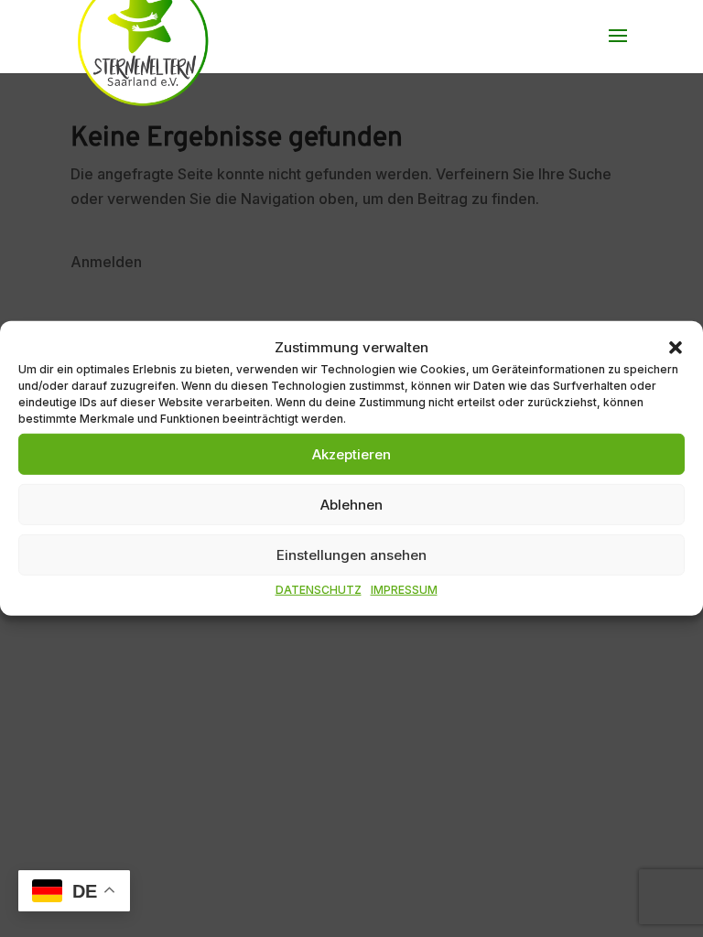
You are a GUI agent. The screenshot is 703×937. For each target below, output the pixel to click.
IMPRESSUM (404, 590)
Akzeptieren (351, 454)
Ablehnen (351, 504)
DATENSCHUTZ (319, 590)
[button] (675, 347)
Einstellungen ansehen (351, 555)
